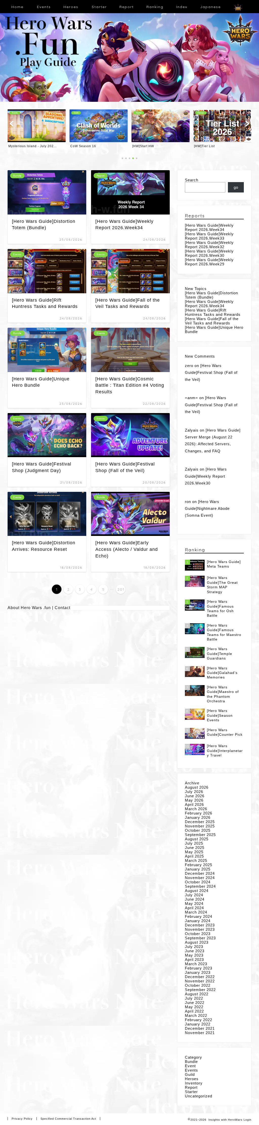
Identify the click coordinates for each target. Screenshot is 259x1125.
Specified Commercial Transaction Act (68, 1118)
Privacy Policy (22, 1118)
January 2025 (197, 869)
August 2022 (196, 994)
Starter (99, 7)
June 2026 (194, 796)
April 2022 (194, 1011)
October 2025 (197, 830)
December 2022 (200, 977)
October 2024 (197, 882)
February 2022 (198, 1020)
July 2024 (194, 895)
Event (190, 1066)
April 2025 (194, 856)
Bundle (191, 1061)
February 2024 (198, 916)
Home (17, 7)
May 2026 (194, 800)
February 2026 (198, 813)
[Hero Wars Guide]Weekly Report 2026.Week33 (209, 236)
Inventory (194, 1083)
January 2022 (197, 1024)
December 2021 (200, 1028)
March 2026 (196, 809)
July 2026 (194, 791)
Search (191, 180)
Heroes (70, 7)
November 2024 (200, 878)
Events (44, 7)
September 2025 (200, 834)
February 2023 (198, 968)
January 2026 (197, 817)
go (236, 187)
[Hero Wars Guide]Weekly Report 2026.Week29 (209, 262)
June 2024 (194, 899)
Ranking (154, 7)
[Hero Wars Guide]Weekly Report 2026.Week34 (209, 227)
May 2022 (194, 1007)
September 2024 (200, 886)
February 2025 (198, 865)
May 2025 (194, 852)
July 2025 (194, 843)
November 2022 (200, 981)
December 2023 (200, 925)
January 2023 (197, 972)
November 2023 (200, 929)
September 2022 (200, 989)
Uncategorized (198, 1096)
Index (181, 7)
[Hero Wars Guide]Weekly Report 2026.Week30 (209, 253)
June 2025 (194, 847)
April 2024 (194, 908)
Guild (190, 1074)
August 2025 (196, 839)
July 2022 (194, 998)
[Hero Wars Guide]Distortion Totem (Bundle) (211, 295)
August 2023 (196, 942)
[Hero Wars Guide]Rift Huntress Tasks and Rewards (213, 312)
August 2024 (196, 890)
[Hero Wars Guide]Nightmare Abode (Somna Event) (207, 508)
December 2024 (200, 873)
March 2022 (196, 1015)
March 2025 (196, 860)
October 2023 (197, 934)
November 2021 (200, 1033)
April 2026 (194, 804)
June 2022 (194, 1002)
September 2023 (200, 938)
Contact (62, 608)
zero (189, 365)
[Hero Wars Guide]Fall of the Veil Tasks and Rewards (212, 321)
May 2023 (194, 955)
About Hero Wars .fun (29, 608)
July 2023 (194, 946)
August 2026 (196, 787)
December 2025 (200, 822)
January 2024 (197, 921)
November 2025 (200, 826)
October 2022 (197, 985)
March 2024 (196, 912)
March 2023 (196, 964)
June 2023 (194, 951)
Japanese (210, 7)
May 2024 (194, 903)
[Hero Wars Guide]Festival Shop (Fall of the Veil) (211, 372)
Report (126, 7)
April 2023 (194, 959)
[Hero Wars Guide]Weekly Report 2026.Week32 (209, 244)
